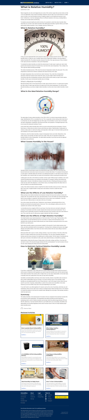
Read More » (24, 334)
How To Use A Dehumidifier (54, 381)
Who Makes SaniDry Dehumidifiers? (52, 328)
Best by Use (48, 2)
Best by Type (58, 2)
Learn (65, 2)
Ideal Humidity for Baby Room (30, 381)
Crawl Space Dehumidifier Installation (54, 354)
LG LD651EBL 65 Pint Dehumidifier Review (32, 354)
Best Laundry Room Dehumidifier (32, 328)
